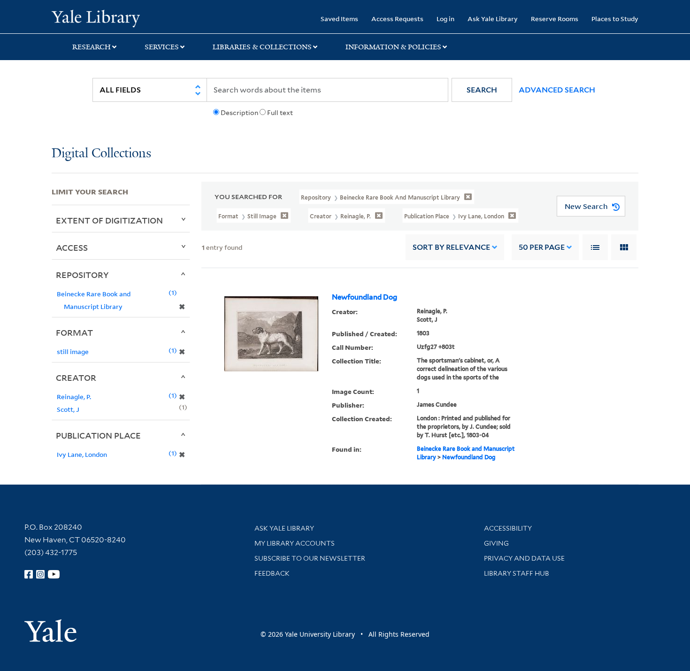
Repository (82, 274)
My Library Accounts (294, 543)
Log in (445, 18)
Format (74, 332)
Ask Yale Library (493, 18)
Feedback (272, 573)
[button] (482, 90)
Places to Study (614, 18)
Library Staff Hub (516, 573)
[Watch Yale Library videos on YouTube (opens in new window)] (54, 574)
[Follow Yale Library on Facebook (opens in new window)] (28, 574)
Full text (280, 112)
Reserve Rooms (554, 18)
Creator (76, 377)
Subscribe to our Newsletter (309, 558)
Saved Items (339, 18)
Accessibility (508, 528)
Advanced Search (557, 89)
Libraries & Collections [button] (262, 47)
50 (542, 247)
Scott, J (68, 409)
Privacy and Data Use (524, 558)
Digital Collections (101, 154)
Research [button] (91, 47)
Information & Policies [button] (393, 47)
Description (239, 112)
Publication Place (98, 435)
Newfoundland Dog (364, 297)
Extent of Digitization (109, 220)
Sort (451, 247)
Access (72, 247)
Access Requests (397, 18)
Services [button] (162, 47)
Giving (496, 543)
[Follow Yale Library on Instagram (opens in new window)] (40, 574)
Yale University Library (95, 18)
